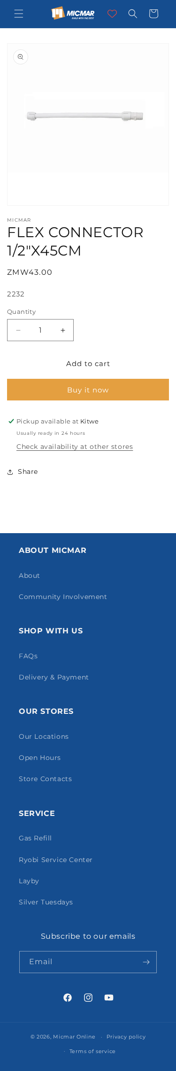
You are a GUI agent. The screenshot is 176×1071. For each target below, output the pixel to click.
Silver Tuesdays (46, 902)
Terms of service (92, 1051)
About (29, 575)
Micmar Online (74, 1036)
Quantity (21, 311)
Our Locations (44, 736)
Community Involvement (63, 596)
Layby (29, 881)
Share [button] (28, 471)
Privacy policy (126, 1036)
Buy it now (88, 389)
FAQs (28, 656)
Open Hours (40, 757)
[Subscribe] (146, 962)
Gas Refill (35, 838)
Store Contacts (45, 779)
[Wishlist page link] (112, 13)
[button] (18, 13)
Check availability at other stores (74, 446)
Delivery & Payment (54, 677)
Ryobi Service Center (56, 859)
